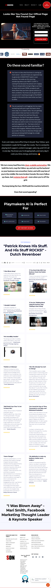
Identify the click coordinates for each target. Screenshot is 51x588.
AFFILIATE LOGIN (24, 539)
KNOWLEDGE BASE (36, 542)
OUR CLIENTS (23, 545)
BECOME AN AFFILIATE (11, 539)
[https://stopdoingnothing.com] (9, 5)
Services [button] (33, 5)
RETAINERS (8, 544)
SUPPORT (8, 550)
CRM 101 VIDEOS (35, 537)
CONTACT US (23, 541)
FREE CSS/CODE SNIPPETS (37, 540)
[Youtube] (33, 557)
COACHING (8, 540)
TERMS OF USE (23, 546)
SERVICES (8, 546)
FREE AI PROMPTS (35, 538)
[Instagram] (39, 557)
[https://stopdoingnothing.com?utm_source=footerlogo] (12, 557)
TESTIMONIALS (23, 548)
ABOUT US (22, 537)
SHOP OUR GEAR (10, 548)
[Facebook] (36, 557)
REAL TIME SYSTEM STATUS (37, 546)
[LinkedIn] (42, 557)
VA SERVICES (9, 551)
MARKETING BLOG (24, 543)
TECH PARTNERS (35, 548)
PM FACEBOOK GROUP (37, 544)
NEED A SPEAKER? (10, 542)
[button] (28, 5)
